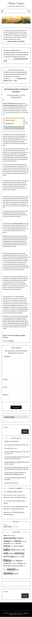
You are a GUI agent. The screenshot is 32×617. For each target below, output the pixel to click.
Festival (12, 546)
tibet (17, 569)
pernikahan (20, 563)
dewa (12, 541)
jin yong (11, 553)
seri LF (5, 565)
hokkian (18, 549)
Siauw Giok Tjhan (15, 565)
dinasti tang (18, 543)
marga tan (19, 560)
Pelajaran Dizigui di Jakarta (10, 448)
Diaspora (18, 541)
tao (24, 565)
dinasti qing (6, 543)
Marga (7, 560)
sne (21, 565)
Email (5, 387)
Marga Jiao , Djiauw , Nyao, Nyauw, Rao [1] (15, 497)
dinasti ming (24, 541)
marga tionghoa (7, 563)
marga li (13, 560)
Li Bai (22, 556)
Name (5, 379)
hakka (6, 549)
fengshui (6, 546)
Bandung (9, 535)
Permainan (11, 340)
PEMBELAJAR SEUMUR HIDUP (11, 441)
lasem (19, 556)
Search (5, 427)
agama (5, 535)
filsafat (16, 546)
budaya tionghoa (10, 538)
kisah (12, 556)
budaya (13, 535)
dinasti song (13, 543)
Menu (28, 11)
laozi (16, 556)
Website (6, 395)
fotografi (20, 546)
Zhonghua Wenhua (16, 97)
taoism (4, 569)
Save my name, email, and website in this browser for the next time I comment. (17, 402)
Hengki (13, 549)
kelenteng (19, 553)
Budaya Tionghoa (16, 3)
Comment (7, 356)
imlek (6, 553)
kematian (6, 556)
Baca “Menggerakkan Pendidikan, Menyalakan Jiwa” (16, 445)
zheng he (16, 573)
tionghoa (8, 572)
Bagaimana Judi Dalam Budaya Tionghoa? (13, 105)
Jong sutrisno (7, 512)
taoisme (11, 568)
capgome (7, 541)
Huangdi (23, 549)
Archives (5, 524)
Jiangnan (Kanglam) (17, 223)
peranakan (14, 563)
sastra (25, 563)
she (9, 565)
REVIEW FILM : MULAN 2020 (11, 483)
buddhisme (20, 538)
